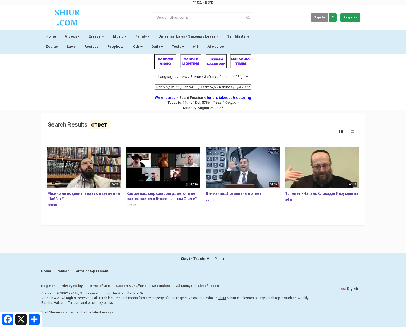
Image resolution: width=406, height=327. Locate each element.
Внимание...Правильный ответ (234, 193)
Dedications (161, 286)
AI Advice (215, 46)
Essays (95, 36)
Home (51, 36)
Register (350, 17)
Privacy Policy (71, 286)
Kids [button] (136, 46)
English (352, 289)
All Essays (184, 286)
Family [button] (141, 36)
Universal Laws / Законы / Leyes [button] (187, 36)
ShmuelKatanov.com (65, 312)
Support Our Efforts (130, 286)
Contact (62, 271)
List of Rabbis (208, 286)
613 (196, 46)
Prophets (115, 46)
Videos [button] (71, 36)
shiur (222, 298)
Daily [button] (155, 46)
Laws (71, 46)
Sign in (319, 17)
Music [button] (118, 36)
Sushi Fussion (191, 97)
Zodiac (52, 46)
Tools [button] (176, 46)
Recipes (92, 46)
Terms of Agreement (91, 271)
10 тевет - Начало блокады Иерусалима (321, 193)
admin (52, 205)
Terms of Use (99, 286)
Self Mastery (238, 36)
